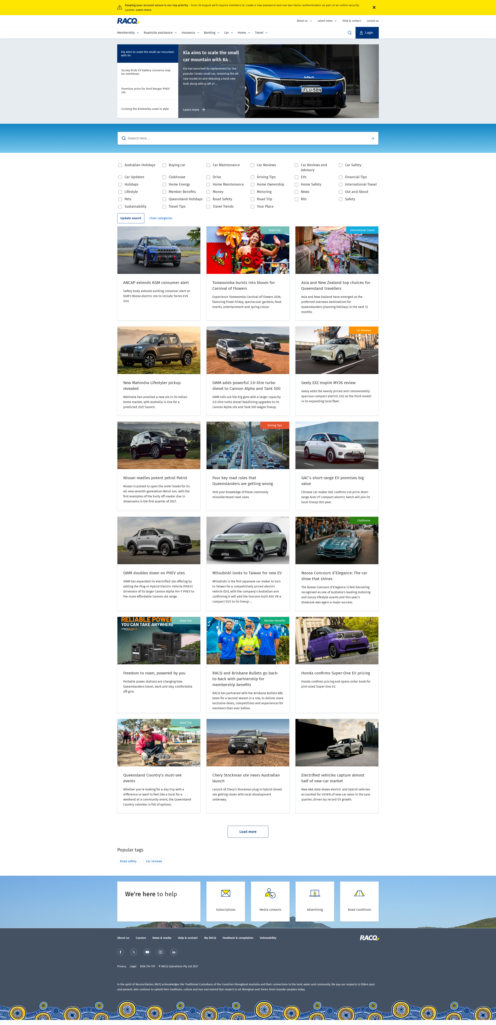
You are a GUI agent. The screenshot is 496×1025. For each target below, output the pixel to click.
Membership (126, 32)
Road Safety (222, 199)
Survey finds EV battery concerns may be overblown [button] (145, 72)
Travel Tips (177, 206)
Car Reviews (266, 165)
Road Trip (264, 199)
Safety (350, 199)
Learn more (191, 110)
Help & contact (351, 20)
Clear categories (160, 218)
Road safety (128, 861)
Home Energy (179, 184)
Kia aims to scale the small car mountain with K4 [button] (147, 53)
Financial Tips (356, 177)
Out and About (356, 192)
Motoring (264, 192)
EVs (303, 177)
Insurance (188, 32)
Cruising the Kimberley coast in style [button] (145, 109)
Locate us (373, 20)
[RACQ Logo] (369, 938)
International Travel (361, 184)
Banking (209, 32)
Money (218, 192)
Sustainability (135, 206)
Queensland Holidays (185, 199)
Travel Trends (223, 206)
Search (372, 138)
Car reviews (154, 861)
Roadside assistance (158, 32)
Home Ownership (270, 184)
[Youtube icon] (147, 952)
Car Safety (353, 165)
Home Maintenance (228, 184)
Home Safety (311, 184)
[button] (367, 33)
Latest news (325, 20)
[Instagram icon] (160, 952)
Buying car (177, 165)
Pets (128, 199)
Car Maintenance (226, 165)
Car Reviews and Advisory (314, 167)
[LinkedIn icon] (173, 952)
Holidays (131, 184)
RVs (304, 199)
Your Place (265, 206)
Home (242, 32)
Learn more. (144, 10)
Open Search (350, 33)
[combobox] (242, 138)
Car (226, 32)
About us (302, 20)
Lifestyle (131, 192)
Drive (217, 177)
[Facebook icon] (120, 952)
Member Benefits (182, 192)
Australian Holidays (140, 165)
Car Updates (134, 177)
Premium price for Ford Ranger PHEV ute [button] (145, 90)
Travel (259, 32)
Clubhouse (177, 177)
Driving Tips (266, 177)
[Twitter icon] (133, 952)
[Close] (374, 7)
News (305, 192)
